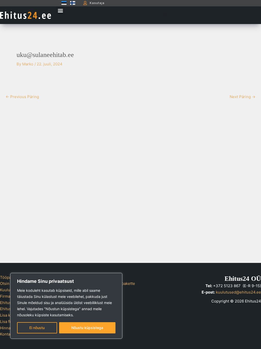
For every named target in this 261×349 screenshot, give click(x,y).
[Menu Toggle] (165, 15)
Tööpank (8, 277)
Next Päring (242, 97)
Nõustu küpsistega (87, 327)
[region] (66, 306)
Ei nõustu (37, 327)
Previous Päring (22, 97)
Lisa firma (8, 321)
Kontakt (7, 334)
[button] (60, 10)
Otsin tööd (9, 283)
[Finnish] (71, 3)
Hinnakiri (8, 327)
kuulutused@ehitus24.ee (238, 292)
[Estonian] (62, 3)
